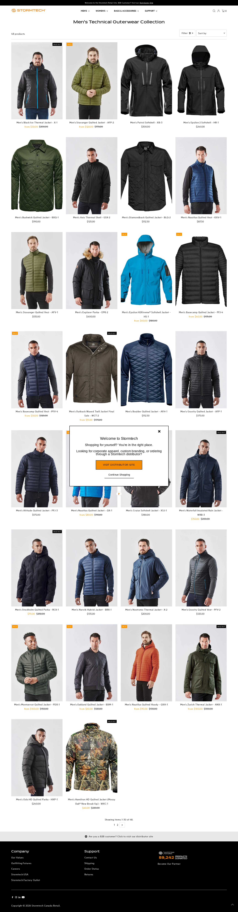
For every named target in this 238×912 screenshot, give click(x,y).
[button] (119, 449)
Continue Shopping (119, 474)
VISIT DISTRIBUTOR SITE (119, 464)
